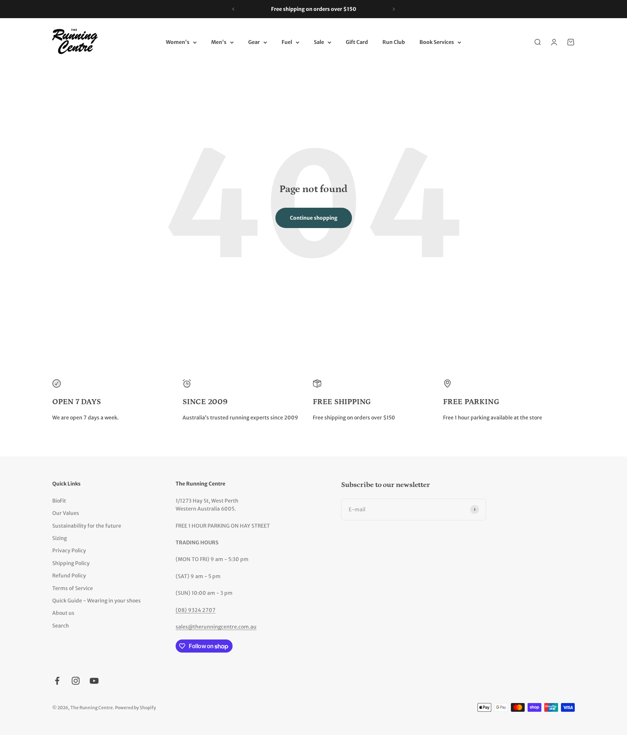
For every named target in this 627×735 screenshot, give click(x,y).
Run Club (393, 42)
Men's (218, 42)
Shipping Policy (71, 563)
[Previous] (233, 9)
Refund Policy (69, 575)
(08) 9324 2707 (196, 610)
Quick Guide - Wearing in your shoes (96, 600)
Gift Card (357, 42)
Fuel (287, 42)
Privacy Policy (69, 550)
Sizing (59, 538)
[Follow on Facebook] (57, 681)
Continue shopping (313, 218)
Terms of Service (72, 588)
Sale (319, 42)
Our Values (65, 513)
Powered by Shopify (135, 707)
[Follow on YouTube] (94, 681)
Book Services (436, 42)
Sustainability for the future (86, 526)
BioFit (59, 501)
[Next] (394, 9)
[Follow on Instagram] (76, 681)
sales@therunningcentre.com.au (216, 627)
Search (60, 625)
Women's (177, 42)
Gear (254, 42)
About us (63, 613)
